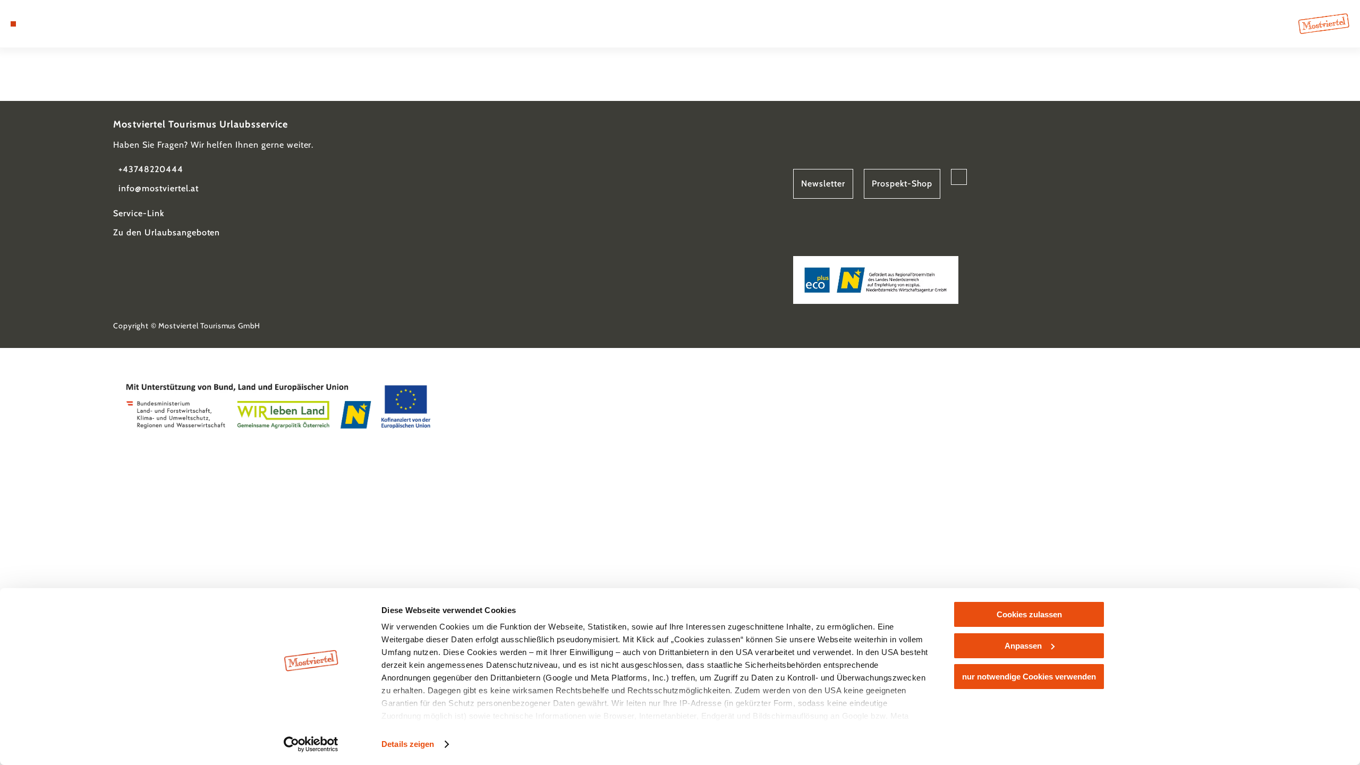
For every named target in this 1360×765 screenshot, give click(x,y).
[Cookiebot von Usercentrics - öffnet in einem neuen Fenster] (311, 744)
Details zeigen (407, 744)
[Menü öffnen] (13, 24)
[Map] (42, 24)
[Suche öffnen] (74, 24)
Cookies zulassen (1029, 614)
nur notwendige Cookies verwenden (1029, 676)
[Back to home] (1323, 23)
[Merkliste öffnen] (58, 24)
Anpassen (1023, 645)
